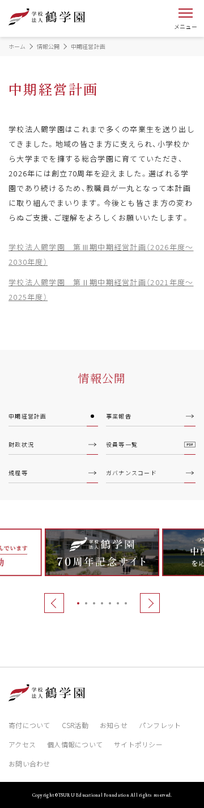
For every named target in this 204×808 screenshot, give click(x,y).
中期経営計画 (27, 416)
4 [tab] (102, 603)
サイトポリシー (138, 744)
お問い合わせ (29, 763)
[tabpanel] (102, 552)
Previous (54, 602)
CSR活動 (75, 725)
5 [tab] (110, 603)
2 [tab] (86, 603)
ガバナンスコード (131, 472)
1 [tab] (78, 603)
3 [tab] (94, 603)
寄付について (29, 725)
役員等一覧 (122, 444)
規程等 (18, 472)
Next (150, 602)
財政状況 (21, 444)
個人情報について (75, 744)
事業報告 (118, 416)
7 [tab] (126, 603)
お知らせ (114, 725)
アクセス (22, 744)
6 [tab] (118, 603)
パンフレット (160, 725)
